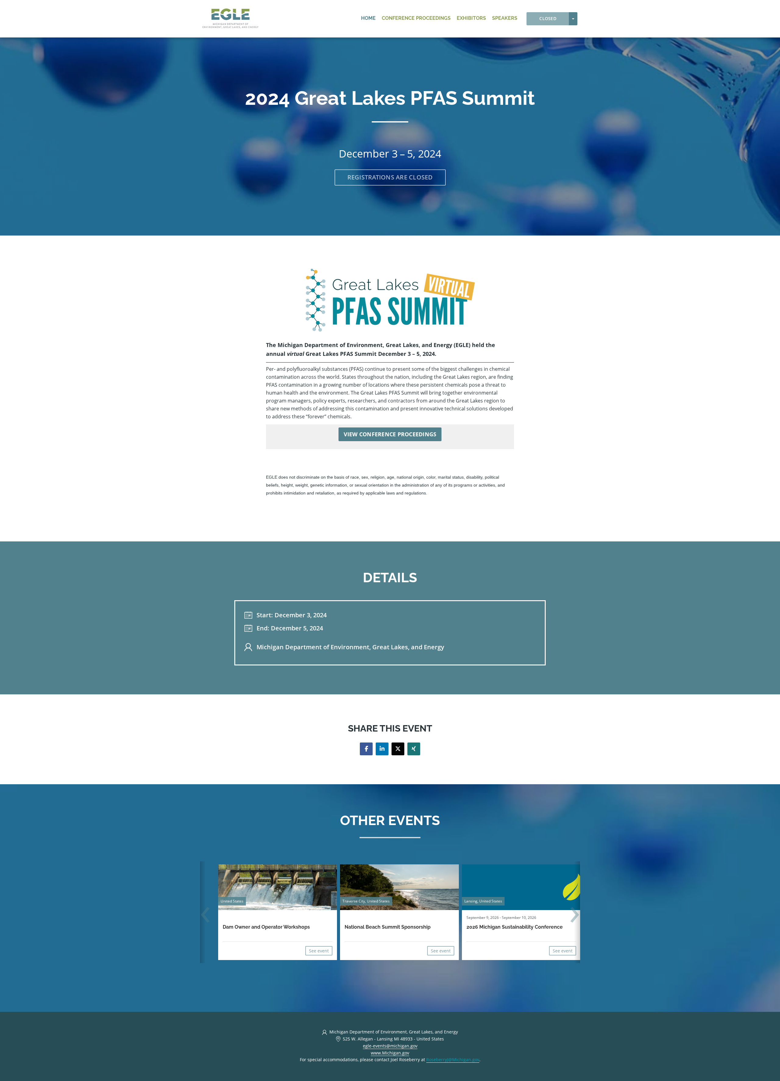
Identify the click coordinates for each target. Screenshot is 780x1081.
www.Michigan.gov (390, 1053)
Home (368, 18)
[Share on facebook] (366, 749)
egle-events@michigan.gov (390, 1046)
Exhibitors (471, 18)
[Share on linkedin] (382, 749)
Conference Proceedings (416, 18)
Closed (547, 18)
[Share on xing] (413, 749)
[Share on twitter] (398, 749)
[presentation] (205, 915)
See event (319, 951)
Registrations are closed (390, 177)
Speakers (504, 18)
